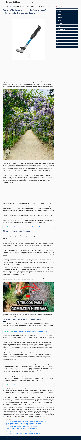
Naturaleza (60, 38)
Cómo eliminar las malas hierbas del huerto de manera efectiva (24, 425)
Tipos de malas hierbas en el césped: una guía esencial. (21, 428)
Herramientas (61, 29)
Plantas (59, 41)
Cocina (59, 14)
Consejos (59, 17)
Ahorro (59, 11)
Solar (58, 46)
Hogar (59, 32)
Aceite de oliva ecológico (67, 2)
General (59, 26)
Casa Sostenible (55, 2)
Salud (58, 44)
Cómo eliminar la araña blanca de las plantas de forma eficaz (23, 431)
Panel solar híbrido (43, 2)
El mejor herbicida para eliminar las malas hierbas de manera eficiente (26, 421)
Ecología (59, 23)
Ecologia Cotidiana (13, 2)
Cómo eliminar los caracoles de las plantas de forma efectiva (23, 430)
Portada (5, 6)
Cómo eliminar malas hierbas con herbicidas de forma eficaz (23, 423)
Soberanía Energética (30, 2)
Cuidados (59, 20)
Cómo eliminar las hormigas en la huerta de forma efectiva (23, 433)
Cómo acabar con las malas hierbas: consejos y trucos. (21, 426)
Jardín (9, 6)
